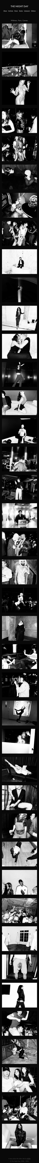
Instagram (27, 10)
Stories (21, 10)
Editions (33, 10)
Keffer (29, 1158)
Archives (10, 10)
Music (16, 10)
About (5, 10)
